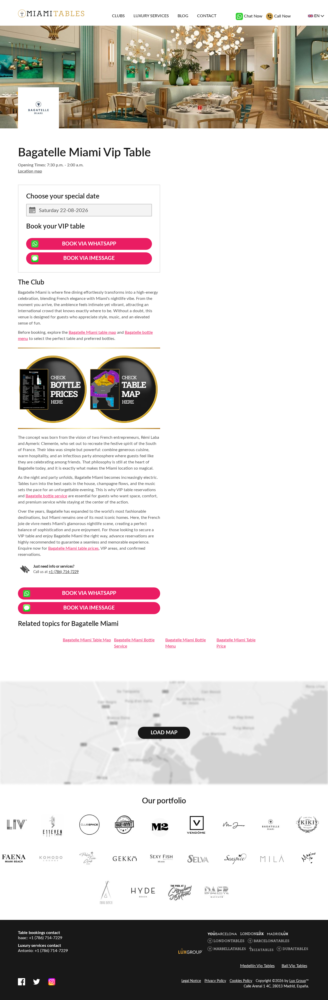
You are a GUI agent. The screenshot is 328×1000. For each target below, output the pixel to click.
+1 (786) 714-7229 (64, 572)
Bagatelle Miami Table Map (87, 640)
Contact (206, 16)
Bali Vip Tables (294, 966)
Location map (30, 171)
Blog (183, 16)
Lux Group (297, 981)
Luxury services (151, 16)
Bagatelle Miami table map (92, 332)
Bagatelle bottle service (46, 496)
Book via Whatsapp (89, 243)
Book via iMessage (89, 258)
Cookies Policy (241, 981)
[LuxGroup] (190, 951)
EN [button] (317, 16)
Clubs (118, 16)
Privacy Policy (215, 981)
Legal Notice (191, 981)
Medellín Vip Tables (257, 966)
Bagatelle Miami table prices (73, 548)
